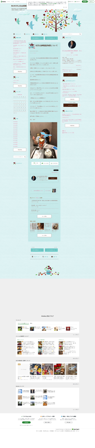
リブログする (54, 163)
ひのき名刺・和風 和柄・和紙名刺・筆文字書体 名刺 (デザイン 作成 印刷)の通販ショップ (72, 95)
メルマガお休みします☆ (52, 38)
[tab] (23, 323)
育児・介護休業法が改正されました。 (19, 67)
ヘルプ (78, 430)
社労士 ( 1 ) (15, 82)
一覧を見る (72, 99)
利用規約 (52, 430)
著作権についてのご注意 (69, 132)
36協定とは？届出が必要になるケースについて (19, 57)
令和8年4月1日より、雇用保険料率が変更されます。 (19, 64)
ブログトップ (18, 34)
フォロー (53, 178)
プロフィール (69, 55)
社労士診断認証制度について (47, 45)
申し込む (68, 422)
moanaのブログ (65, 117)
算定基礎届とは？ (16, 50)
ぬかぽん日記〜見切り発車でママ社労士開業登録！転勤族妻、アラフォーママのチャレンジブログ (71, 121)
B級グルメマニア (20, 339)
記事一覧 (28, 34)
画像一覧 (36, 34)
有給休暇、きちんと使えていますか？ (19, 46)
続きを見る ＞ (79, 65)
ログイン (91, 1)
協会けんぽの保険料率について (19, 59)
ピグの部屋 (75, 55)
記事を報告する (55, 172)
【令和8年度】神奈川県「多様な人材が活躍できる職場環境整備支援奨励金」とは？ (19, 42)
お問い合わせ (46, 430)
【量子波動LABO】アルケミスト (69, 83)
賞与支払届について (17, 48)
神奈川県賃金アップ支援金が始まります (19, 53)
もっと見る (44, 216)
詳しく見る (47, 422)
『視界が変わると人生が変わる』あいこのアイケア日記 (71, 86)
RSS (65, 130)
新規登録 (85, 1)
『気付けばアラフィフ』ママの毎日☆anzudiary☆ (69, 92)
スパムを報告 (39, 430)
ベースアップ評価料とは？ (18, 61)
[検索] (80, 34)
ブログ (34, 53)
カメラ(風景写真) (41, 339)
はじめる (26, 422)
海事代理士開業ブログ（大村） (68, 89)
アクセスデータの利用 (60, 430)
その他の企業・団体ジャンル (68, 71)
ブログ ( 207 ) (16, 80)
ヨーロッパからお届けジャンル (23, 323)
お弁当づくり (61, 339)
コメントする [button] (45, 163)
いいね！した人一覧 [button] (55, 166)
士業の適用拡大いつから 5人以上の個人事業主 (38, 38)
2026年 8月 (20, 94)
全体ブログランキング (66, 69)
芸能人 (31, 323)
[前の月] (17, 94)
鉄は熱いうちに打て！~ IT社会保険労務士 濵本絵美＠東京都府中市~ (71, 115)
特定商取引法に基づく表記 (70, 430)
